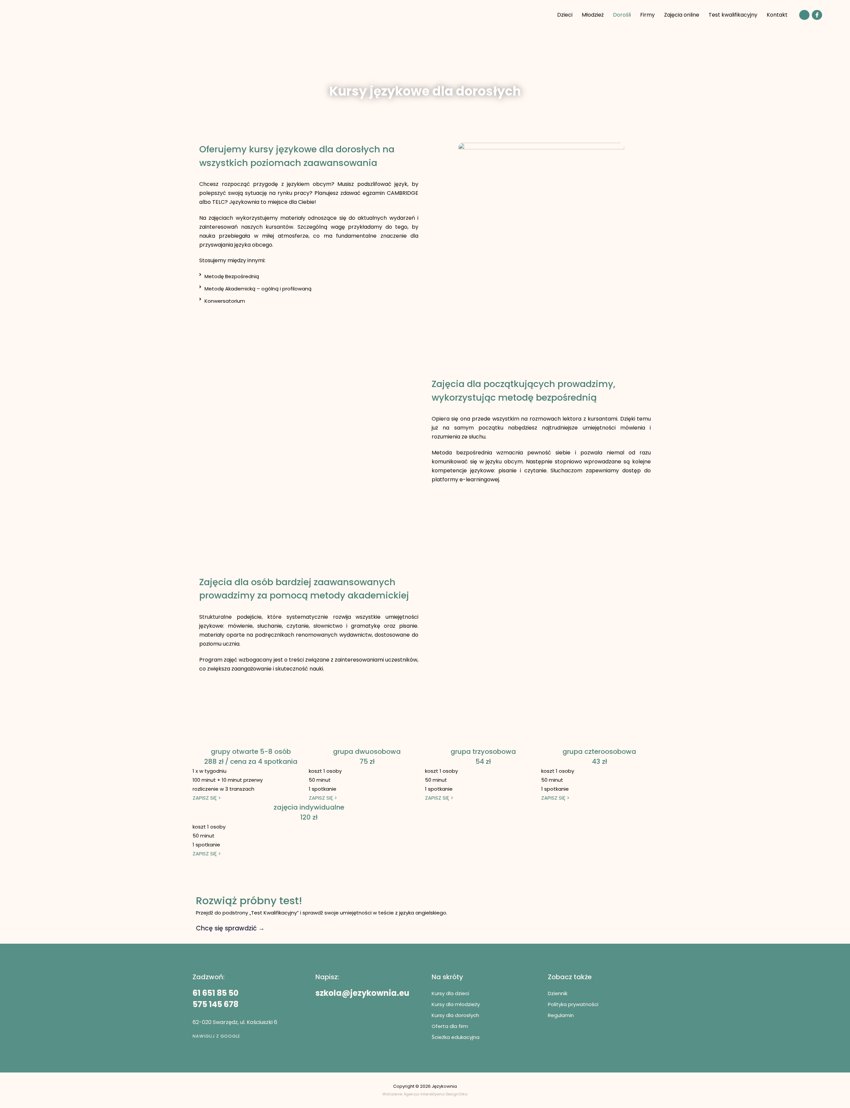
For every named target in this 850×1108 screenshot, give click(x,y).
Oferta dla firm (450, 1026)
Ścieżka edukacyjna (455, 1037)
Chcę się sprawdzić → (230, 928)
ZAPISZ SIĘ (207, 797)
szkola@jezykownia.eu (362, 993)
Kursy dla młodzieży (456, 1004)
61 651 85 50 (215, 993)
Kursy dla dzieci (450, 993)
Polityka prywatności (573, 1004)
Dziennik (557, 993)
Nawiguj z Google (216, 1036)
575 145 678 (215, 1004)
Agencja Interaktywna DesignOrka (436, 1094)
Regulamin (561, 1015)
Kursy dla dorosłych (455, 1015)
